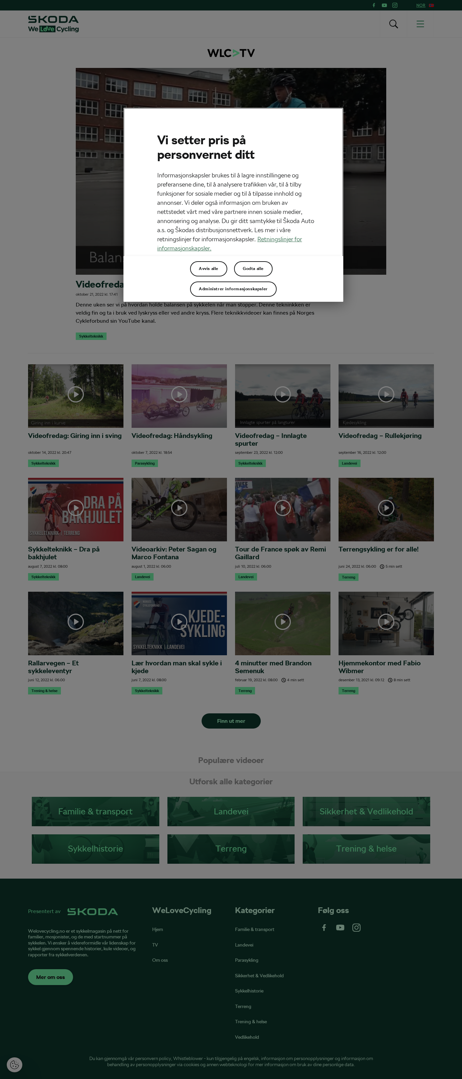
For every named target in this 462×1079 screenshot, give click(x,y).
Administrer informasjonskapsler (233, 289)
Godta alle (253, 268)
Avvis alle (208, 268)
